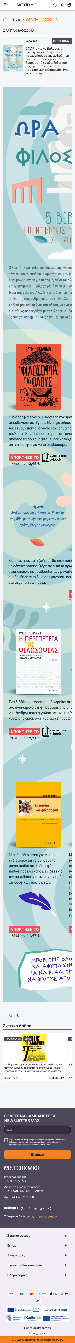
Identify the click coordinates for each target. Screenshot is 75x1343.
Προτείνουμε (62, 40)
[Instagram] (29, 1208)
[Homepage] (27, 5)
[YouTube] (49, 1208)
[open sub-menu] (65, 1236)
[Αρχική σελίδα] (5, 19)
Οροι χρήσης (37, 1333)
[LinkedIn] (35, 1208)
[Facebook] (22, 1208)
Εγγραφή (37, 1154)
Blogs (17, 19)
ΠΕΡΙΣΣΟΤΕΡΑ (56, 1077)
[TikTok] (42, 1208)
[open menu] (6, 5)
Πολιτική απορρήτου (37, 1327)
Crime (28, 1039)
